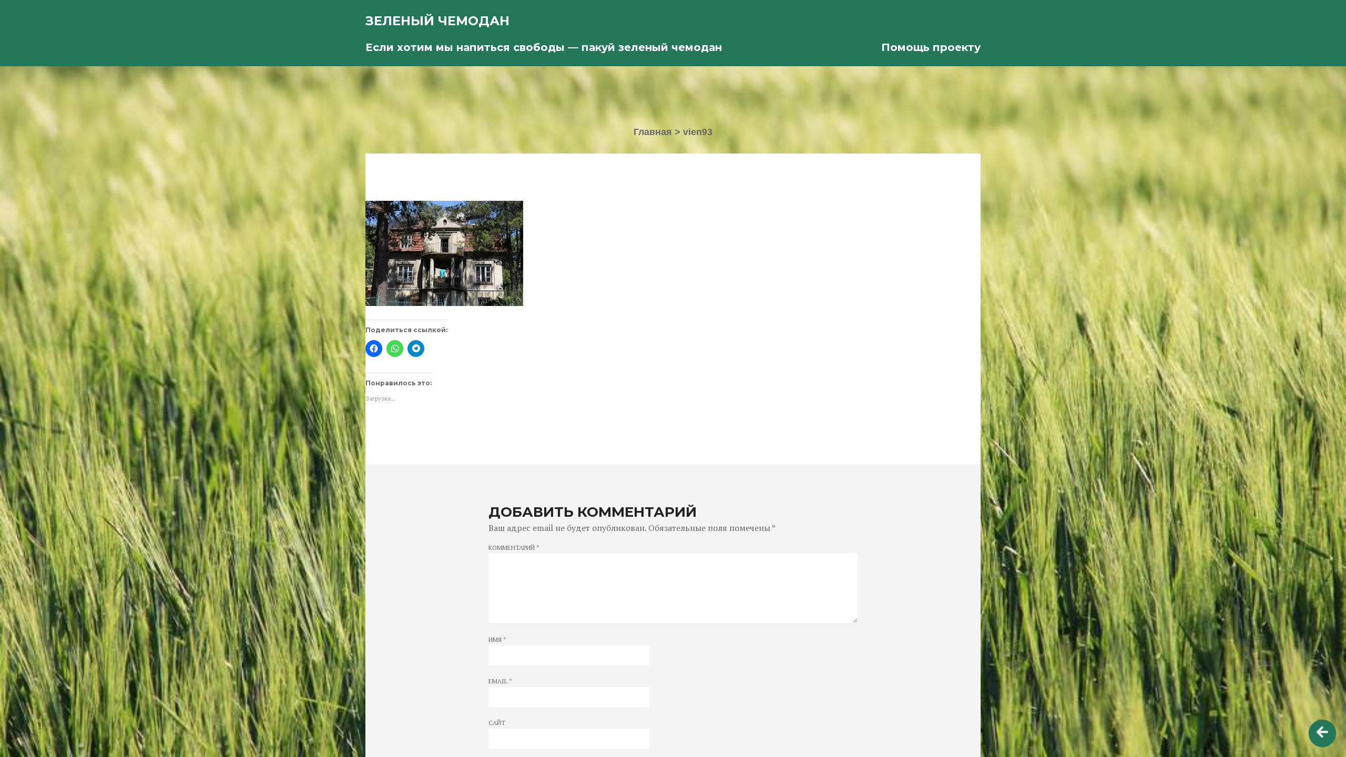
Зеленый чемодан (437, 20)
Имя (497, 640)
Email (500, 681)
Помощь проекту (931, 47)
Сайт (496, 723)
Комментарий (513, 548)
